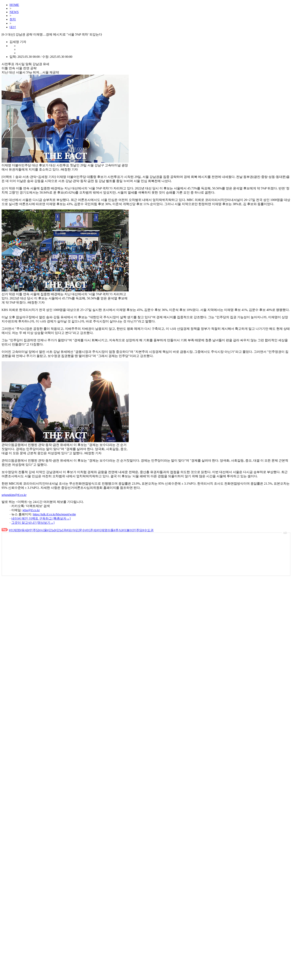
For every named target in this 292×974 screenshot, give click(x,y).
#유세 (24, 530)
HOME (14, 5)
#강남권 (60, 530)
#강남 (51, 530)
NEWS (14, 12)
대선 (13, 27)
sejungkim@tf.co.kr (14, 495)
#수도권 (148, 530)
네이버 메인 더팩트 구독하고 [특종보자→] (41, 518)
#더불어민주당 (132, 530)
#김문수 (79, 530)
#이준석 (90, 530)
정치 (13, 19)
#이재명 (14, 530)
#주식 (118, 530)
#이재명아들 (105, 530)
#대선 (70, 530)
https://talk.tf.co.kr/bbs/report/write (54, 514)
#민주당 (33, 530)
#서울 (43, 530)
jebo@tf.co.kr (31, 510)
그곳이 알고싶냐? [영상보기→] (32, 522)
